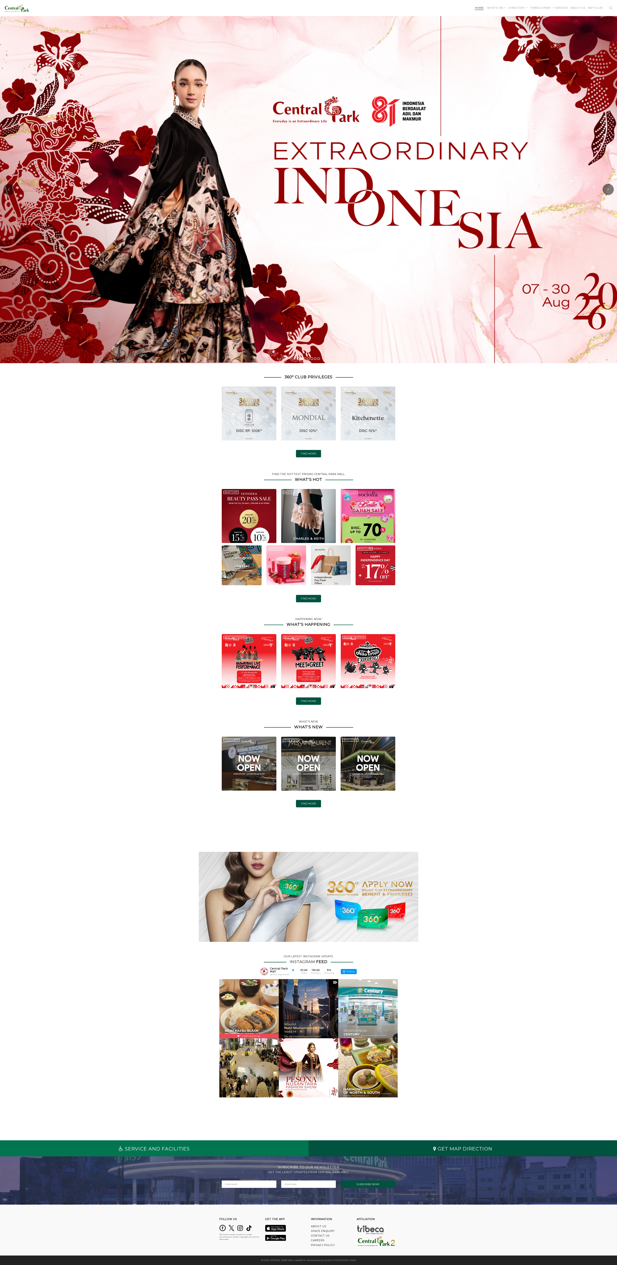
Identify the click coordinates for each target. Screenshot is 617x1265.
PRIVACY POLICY (323, 1245)
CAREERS (318, 1240)
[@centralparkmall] (264, 971)
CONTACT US (320, 1235)
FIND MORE (308, 453)
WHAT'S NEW (231, 740)
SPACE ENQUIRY (323, 1231)
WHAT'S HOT (231, 492)
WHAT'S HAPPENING (235, 637)
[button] (496, 8)
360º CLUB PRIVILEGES (235, 390)
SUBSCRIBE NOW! (368, 1184)
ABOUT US (318, 1226)
